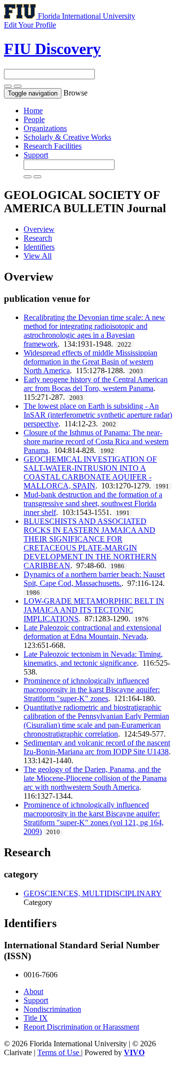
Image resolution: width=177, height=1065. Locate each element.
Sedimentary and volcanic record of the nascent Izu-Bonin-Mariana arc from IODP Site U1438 (97, 747)
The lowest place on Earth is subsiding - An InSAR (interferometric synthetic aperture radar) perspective (98, 415)
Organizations (45, 128)
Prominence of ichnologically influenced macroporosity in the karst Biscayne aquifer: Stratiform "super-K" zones (92, 690)
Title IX (36, 1018)
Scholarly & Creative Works (67, 137)
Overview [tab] (39, 229)
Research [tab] (38, 238)
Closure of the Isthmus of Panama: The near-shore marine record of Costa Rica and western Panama (96, 441)
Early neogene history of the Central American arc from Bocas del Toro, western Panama (96, 383)
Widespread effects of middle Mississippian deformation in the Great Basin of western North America (90, 362)
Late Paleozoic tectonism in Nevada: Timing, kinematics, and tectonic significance (93, 658)
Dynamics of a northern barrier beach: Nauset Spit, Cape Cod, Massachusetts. (94, 578)
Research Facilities (53, 146)
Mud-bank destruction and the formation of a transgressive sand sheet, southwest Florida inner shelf (93, 503)
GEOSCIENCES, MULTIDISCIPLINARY (93, 893)
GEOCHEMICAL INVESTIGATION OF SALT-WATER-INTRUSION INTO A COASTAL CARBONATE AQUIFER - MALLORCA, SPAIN (90, 472)
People (34, 119)
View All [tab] (38, 256)
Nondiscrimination (52, 1009)
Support (36, 155)
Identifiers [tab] (39, 247)
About (33, 991)
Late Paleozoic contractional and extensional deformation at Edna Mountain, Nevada (92, 632)
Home (33, 110)
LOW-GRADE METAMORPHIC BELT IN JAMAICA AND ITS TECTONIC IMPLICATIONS (94, 610)
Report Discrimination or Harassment (81, 1027)
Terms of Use (59, 1052)
